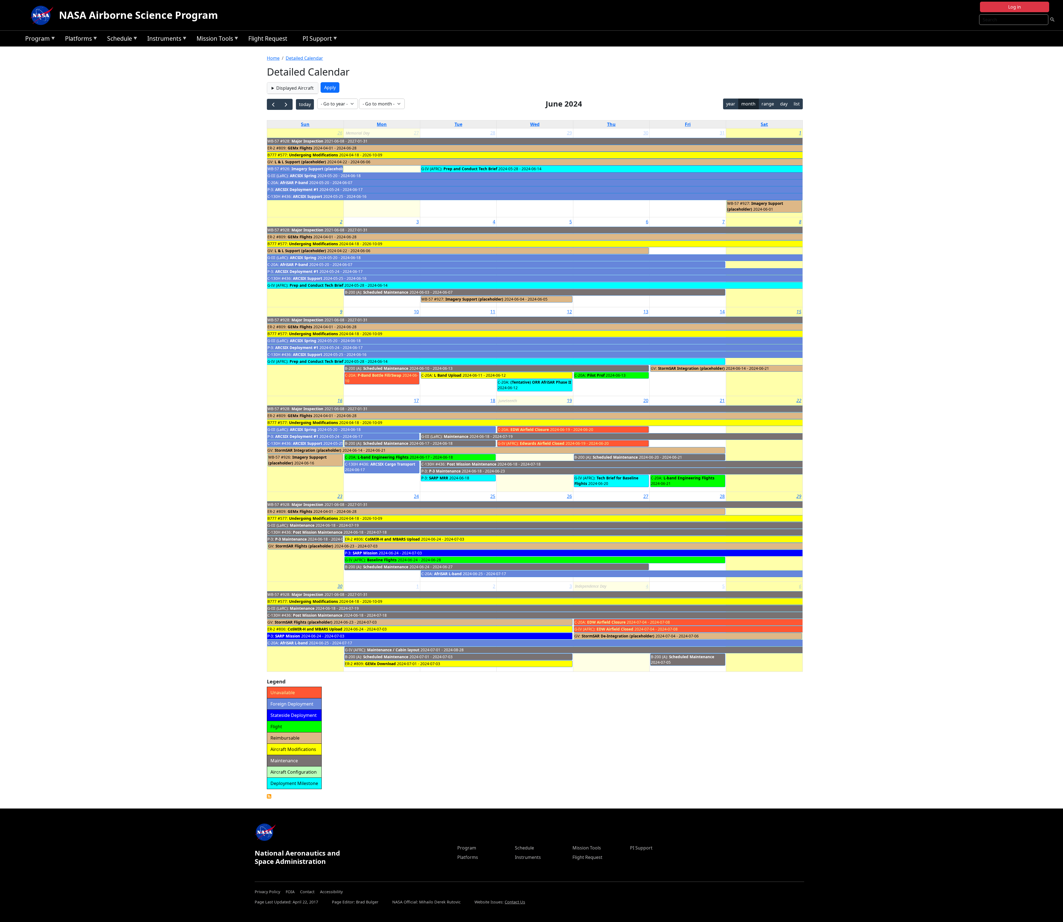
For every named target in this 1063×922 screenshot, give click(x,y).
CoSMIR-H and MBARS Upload (392, 539)
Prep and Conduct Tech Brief (470, 168)
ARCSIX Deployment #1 (296, 189)
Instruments (163, 39)
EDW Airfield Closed (615, 629)
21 (722, 400)
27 (645, 496)
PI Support (316, 39)
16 (339, 400)
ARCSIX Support (307, 196)
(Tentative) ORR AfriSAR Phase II (540, 382)
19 (569, 400)
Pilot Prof (596, 375)
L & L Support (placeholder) (300, 161)
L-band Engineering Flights (383, 457)
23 (339, 496)
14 (722, 312)
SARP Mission (365, 553)
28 (492, 133)
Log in (1014, 7)
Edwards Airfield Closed (542, 443)
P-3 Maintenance (445, 471)
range (768, 104)
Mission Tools (213, 39)
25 (492, 496)
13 (645, 312)
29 (569, 133)
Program (36, 39)
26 (339, 133)
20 (645, 400)
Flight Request (267, 38)
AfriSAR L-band (448, 573)
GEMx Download (380, 663)
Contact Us (515, 902)
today (305, 104)
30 (645, 133)
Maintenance (456, 436)
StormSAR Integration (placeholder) (691, 368)
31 (722, 133)
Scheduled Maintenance (385, 292)
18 (492, 400)
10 (416, 312)
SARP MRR (438, 478)
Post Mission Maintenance (471, 464)
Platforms (77, 39)
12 (569, 312)
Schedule (118, 39)
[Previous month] (273, 104)
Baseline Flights (382, 559)
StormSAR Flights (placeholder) (304, 546)
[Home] (43, 15)
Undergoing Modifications (313, 154)
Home (273, 58)
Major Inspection (307, 141)
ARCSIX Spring (303, 175)
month (748, 104)
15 (798, 312)
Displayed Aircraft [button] (295, 88)
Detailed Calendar (304, 58)
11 (492, 312)
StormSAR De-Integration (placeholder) (618, 636)
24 (416, 496)
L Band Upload (447, 375)
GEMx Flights (300, 148)
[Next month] (286, 104)
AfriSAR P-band (294, 182)
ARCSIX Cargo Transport (392, 464)
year (730, 104)
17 (416, 400)
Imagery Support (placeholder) (320, 168)
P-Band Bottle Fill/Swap (379, 375)
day (784, 104)
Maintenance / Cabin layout (393, 649)
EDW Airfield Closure (529, 429)
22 (798, 400)
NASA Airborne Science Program (138, 15)
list (797, 104)
